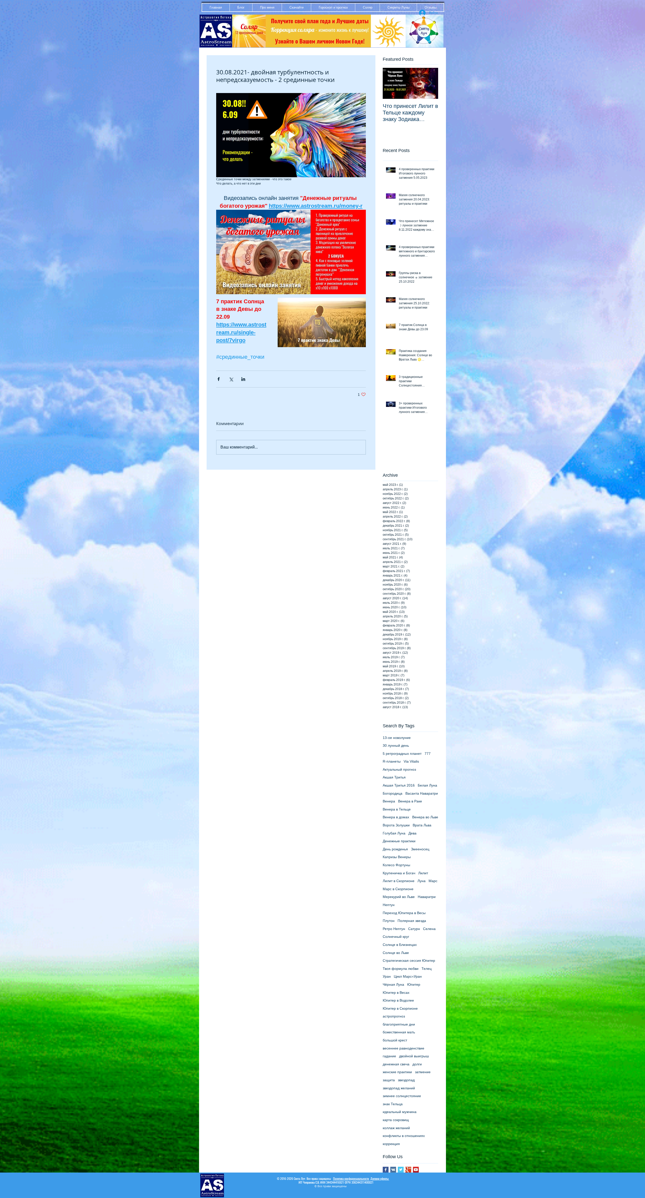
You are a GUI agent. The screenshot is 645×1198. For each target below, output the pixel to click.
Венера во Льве (425, 817)
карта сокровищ (396, 1120)
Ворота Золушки (396, 825)
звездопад (406, 1080)
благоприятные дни (399, 1024)
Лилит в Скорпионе (398, 881)
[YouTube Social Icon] (416, 1170)
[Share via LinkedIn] (243, 379)
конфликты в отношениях (404, 1136)
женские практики (397, 1072)
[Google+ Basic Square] (408, 1170)
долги (417, 1064)
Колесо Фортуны (396, 865)
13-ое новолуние (397, 738)
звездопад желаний (399, 1088)
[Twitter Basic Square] (401, 1170)
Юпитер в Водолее (398, 1000)
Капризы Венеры (397, 857)
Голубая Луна (394, 833)
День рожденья (395, 849)
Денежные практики (399, 841)
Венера (389, 801)
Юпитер (413, 984)
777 (428, 754)
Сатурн (414, 929)
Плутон (389, 921)
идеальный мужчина (399, 1112)
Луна (421, 881)
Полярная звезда (412, 921)
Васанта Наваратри (421, 793)
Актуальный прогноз (399, 769)
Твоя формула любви (400, 969)
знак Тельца (393, 1104)
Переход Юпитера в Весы (404, 913)
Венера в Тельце (397, 809)
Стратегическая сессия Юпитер (409, 961)
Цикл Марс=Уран (408, 976)
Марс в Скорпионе (398, 889)
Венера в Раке (410, 801)
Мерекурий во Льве (399, 897)
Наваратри (427, 897)
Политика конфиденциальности (351, 1178)
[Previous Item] (391, 83)
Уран (387, 976)
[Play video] (291, 135)
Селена (429, 929)
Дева (412, 833)
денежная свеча (396, 1064)
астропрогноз (394, 1016)
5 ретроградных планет (402, 754)
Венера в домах (396, 817)
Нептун (389, 905)
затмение (423, 1072)
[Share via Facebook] (218, 379)
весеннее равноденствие (403, 1048)
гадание (389, 1056)
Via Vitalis (411, 761)
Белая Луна (427, 785)
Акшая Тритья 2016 (399, 785)
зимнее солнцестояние (402, 1096)
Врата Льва (422, 825)
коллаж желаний (396, 1128)
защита (389, 1080)
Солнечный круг (396, 937)
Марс (433, 881)
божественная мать (399, 1032)
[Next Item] (430, 83)
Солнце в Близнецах (400, 945)
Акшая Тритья (394, 777)
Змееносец (420, 849)
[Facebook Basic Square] (386, 1170)
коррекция (391, 1144)
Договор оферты (379, 1178)
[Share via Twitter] (231, 379)
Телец (427, 969)
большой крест (395, 1040)
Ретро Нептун (394, 929)
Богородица (392, 793)
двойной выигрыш (414, 1056)
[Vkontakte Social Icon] (393, 1170)
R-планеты (392, 761)
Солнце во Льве (396, 953)
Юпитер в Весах (396, 993)
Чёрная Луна (393, 984)
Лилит (423, 873)
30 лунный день (396, 745)
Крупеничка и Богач (399, 873)
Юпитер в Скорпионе (400, 1008)
